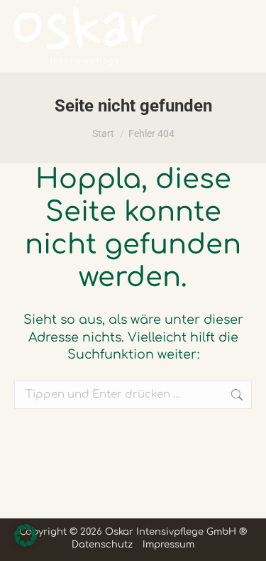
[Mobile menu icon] (233, 36)
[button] (25, 535)
